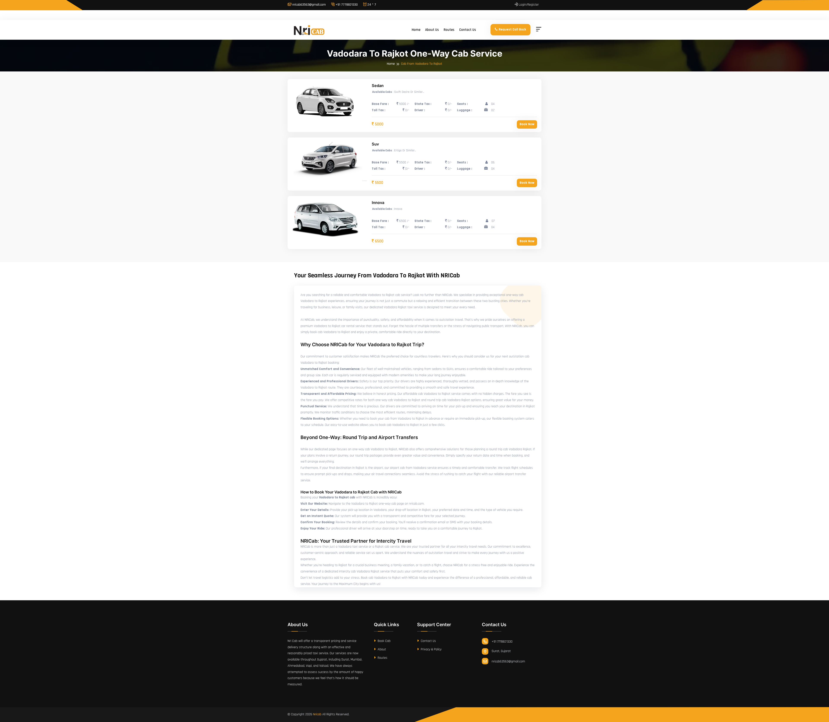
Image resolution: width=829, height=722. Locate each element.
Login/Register (528, 4)
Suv (375, 144)
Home (416, 29)
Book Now (527, 124)
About (381, 649)
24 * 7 (371, 4)
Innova (378, 202)
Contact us (467, 29)
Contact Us (428, 641)
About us (432, 29)
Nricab (317, 714)
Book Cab (384, 641)
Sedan (378, 85)
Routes (449, 29)
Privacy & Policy (430, 649)
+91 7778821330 (346, 4)
